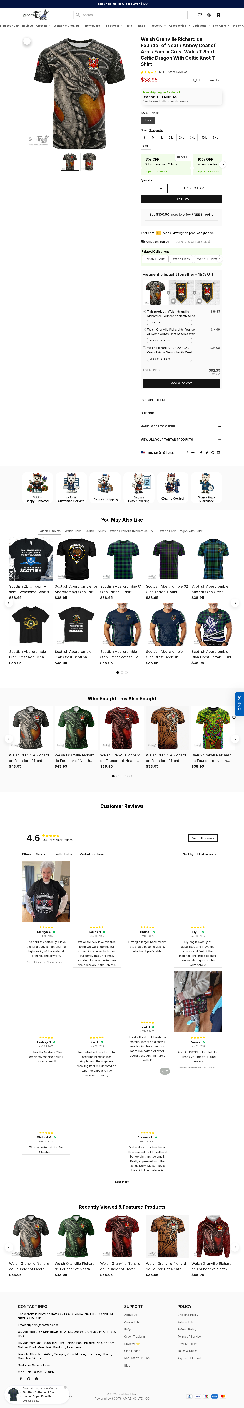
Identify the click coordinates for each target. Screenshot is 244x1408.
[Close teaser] (234, 717)
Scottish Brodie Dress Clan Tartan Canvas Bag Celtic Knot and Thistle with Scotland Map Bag (197, 1067)
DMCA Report (63, 1396)
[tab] (118, 672)
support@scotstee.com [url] (42, 1325)
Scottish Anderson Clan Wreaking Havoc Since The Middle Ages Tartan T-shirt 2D (46, 962)
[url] (173, 72)
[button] (239, 704)
